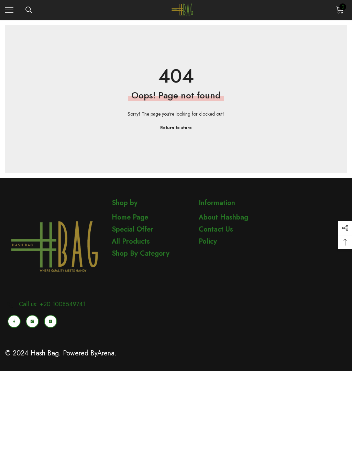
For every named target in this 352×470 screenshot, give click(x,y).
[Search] (29, 10)
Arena (105, 353)
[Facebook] (14, 321)
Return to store (176, 128)
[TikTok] (50, 321)
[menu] (9, 10)
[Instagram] (32, 321)
